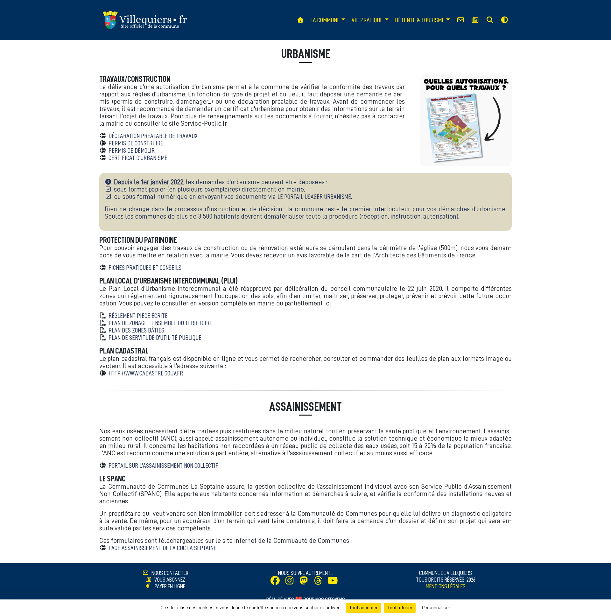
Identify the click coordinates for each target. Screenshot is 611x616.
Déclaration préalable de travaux (153, 136)
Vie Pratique (367, 20)
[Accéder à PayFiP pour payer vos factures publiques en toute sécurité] (150, 586)
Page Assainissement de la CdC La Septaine (162, 548)
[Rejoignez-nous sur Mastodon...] (305, 582)
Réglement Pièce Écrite (138, 315)
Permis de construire (136, 143)
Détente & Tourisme (420, 20)
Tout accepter (363, 607)
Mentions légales (446, 586)
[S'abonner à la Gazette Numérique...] (475, 20)
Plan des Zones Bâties (136, 330)
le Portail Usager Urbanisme (314, 196)
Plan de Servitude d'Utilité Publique (155, 337)
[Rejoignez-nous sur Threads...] (320, 582)
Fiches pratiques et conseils (145, 267)
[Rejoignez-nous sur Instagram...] (291, 582)
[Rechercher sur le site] (489, 20)
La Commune (325, 20)
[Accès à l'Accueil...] (300, 20)
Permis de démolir (132, 150)
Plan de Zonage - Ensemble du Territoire (160, 323)
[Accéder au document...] (466, 120)
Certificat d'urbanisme (138, 158)
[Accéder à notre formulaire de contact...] (460, 20)
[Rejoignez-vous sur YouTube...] (334, 582)
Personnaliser (436, 607)
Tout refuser (399, 607)
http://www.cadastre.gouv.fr (146, 373)
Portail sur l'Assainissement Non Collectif (163, 465)
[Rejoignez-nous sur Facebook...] (277, 582)
